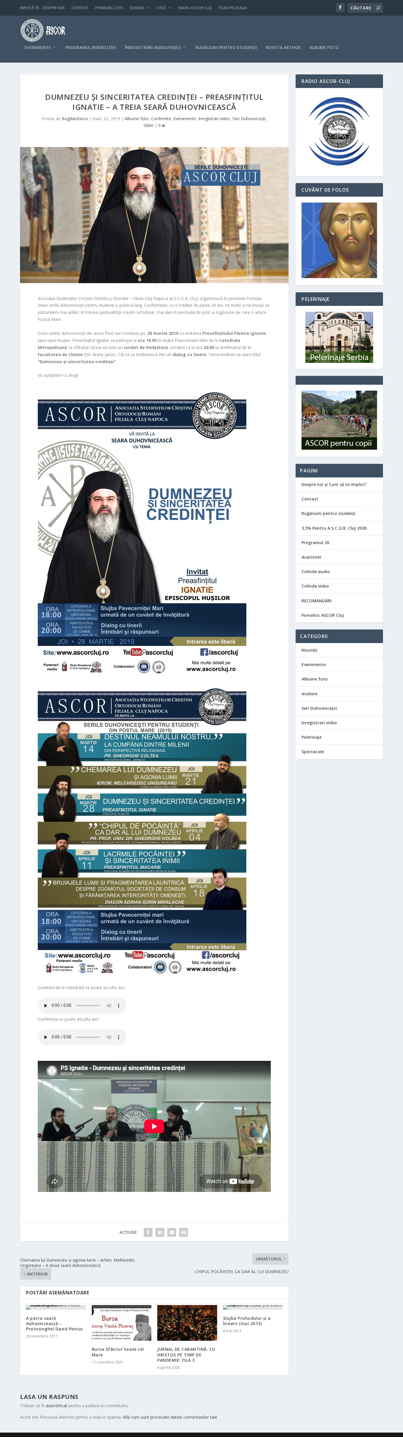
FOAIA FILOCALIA (233, 7)
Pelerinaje (312, 737)
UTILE (161, 7)
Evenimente (184, 118)
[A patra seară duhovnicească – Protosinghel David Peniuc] (56, 1307)
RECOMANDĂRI (317, 600)
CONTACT (79, 7)
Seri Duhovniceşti (249, 118)
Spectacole (313, 751)
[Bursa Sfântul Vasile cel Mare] (122, 1323)
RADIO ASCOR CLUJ (195, 7)
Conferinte (161, 118)
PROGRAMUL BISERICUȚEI (90, 47)
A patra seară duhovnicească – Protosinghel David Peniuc (54, 1323)
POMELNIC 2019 (109, 7)
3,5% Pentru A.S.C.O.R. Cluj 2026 (334, 528)
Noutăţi (309, 650)
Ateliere (309, 694)
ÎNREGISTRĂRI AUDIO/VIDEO (153, 47)
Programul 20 (315, 542)
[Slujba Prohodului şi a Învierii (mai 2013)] (253, 1307)
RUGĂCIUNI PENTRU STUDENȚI (226, 47)
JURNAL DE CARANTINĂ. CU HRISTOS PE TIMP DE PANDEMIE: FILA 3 (186, 1354)
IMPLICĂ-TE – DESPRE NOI (42, 7)
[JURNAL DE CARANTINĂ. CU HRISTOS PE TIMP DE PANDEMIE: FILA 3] (187, 1323)
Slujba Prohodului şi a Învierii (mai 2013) (247, 1320)
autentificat (56, 1405)
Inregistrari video (214, 118)
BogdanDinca (75, 118)
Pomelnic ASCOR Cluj (323, 615)
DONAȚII (137, 7)
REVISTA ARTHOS (283, 47)
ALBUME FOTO (324, 47)
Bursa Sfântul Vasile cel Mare (118, 1351)
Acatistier (312, 557)
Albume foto (137, 118)
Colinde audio (316, 571)
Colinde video (315, 586)
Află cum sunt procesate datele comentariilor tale (170, 1417)
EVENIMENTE (37, 47)
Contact (310, 499)
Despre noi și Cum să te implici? (334, 484)
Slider (148, 125)
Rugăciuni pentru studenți (329, 513)
